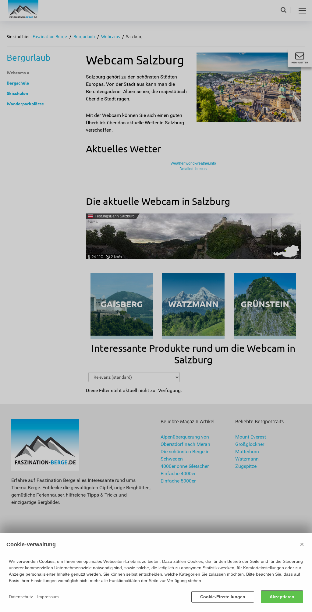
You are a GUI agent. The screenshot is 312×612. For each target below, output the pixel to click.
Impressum (48, 596)
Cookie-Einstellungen (222, 596)
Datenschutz (21, 596)
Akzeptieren (282, 596)
